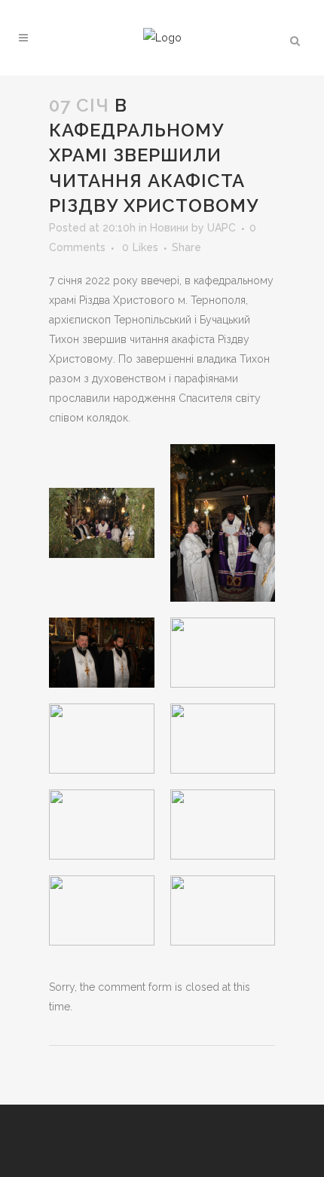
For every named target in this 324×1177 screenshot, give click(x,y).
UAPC (221, 228)
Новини (169, 228)
